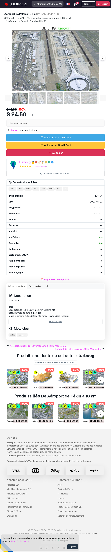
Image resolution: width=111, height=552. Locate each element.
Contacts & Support (70, 480)
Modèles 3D (13, 484)
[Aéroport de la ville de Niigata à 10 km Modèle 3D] (42, 411)
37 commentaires (39, 166)
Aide (60, 484)
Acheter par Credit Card (57, 137)
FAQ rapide (63, 493)
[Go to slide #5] (89, 98)
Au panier (57, 152)
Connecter (103, 4)
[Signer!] (24, 381)
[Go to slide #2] (37, 98)
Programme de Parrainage (19, 507)
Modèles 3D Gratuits (17, 493)
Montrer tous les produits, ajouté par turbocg (55, 362)
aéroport (22, 335)
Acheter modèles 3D (19, 480)
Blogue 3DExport (15, 511)
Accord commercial (67, 502)
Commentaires (35, 286)
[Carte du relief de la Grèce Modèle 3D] (68, 377)
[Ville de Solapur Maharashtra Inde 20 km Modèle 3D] (93, 377)
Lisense (61, 498)
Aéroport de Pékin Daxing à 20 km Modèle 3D (78, 349)
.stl (59, 189)
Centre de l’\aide (65, 489)
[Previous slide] (8, 57)
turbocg (25, 162)
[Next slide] (102, 57)
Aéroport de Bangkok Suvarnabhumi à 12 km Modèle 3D (38, 346)
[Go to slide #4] (72, 98)
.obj (51, 189)
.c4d (28, 189)
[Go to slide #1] (20, 98)
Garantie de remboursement (71, 515)
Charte (94, 533)
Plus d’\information (20, 541)
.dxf (36, 189)
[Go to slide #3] (55, 98)
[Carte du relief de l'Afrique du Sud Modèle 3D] (42, 377)
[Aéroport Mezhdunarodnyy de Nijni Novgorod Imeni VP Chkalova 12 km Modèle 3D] (17, 411)
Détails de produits (16, 286)
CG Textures (13, 498)
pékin (12, 335)
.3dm (12, 189)
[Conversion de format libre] (65, 189)
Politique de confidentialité (70, 507)
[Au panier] (18, 381)
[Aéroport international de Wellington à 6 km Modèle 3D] (93, 411)
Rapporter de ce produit (57, 279)
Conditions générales (67, 511)
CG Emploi (12, 515)
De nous (12, 437)
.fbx (43, 189)
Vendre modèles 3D (16, 502)
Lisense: (14, 130)
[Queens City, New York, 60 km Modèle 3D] (17, 377)
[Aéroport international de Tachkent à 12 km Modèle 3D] (68, 411)
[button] (100, 380)
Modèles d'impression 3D (19, 489)
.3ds (20, 189)
